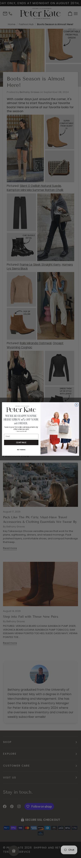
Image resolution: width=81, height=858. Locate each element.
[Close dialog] (76, 405)
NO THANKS (21, 449)
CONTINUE (21, 442)
